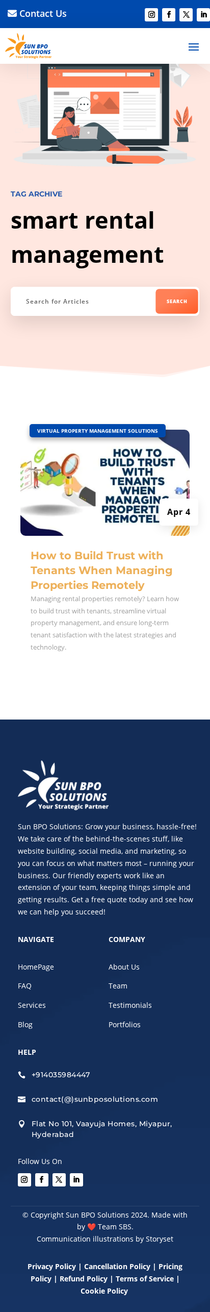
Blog (25, 1024)
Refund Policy (84, 1278)
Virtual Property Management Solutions (97, 430)
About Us (124, 967)
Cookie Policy (105, 1291)
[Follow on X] (186, 14)
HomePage (36, 967)
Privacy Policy (52, 1266)
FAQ (25, 986)
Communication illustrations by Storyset (105, 1239)
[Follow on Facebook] (168, 14)
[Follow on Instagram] (151, 14)
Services (32, 1005)
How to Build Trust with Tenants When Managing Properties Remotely (102, 570)
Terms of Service (145, 1278)
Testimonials (130, 1005)
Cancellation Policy (118, 1266)
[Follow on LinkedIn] (203, 14)
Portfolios (125, 1024)
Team (118, 986)
